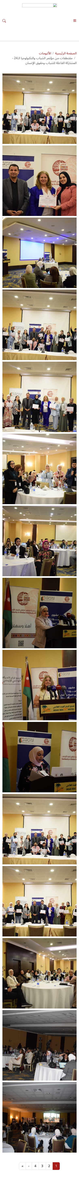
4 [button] (35, 1166)
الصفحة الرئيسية (66, 53)
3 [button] (42, 1166)
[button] (39, 108)
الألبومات (45, 53)
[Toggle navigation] (75, 20)
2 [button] (49, 1166)
